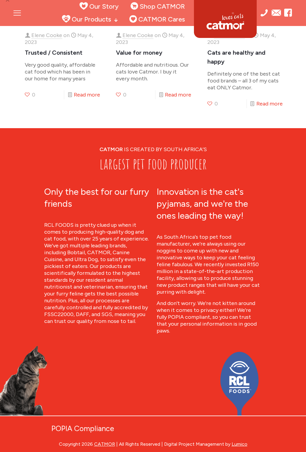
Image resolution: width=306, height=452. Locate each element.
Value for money (139, 52)
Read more (87, 94)
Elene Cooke (46, 35)
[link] (239, 383)
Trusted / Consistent (53, 52)
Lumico (239, 444)
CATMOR (104, 444)
